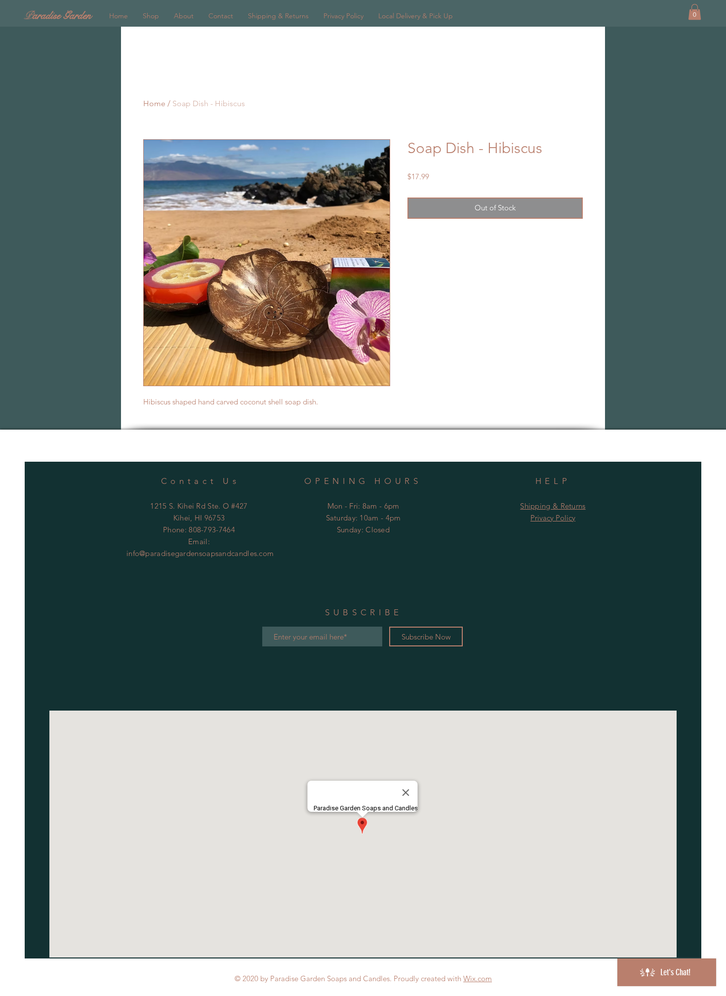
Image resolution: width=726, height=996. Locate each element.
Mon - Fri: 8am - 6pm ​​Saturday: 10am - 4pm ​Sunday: (363, 517)
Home (154, 103)
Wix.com (477, 978)
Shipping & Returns (552, 506)
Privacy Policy (552, 517)
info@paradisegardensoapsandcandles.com (200, 553)
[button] (694, 12)
